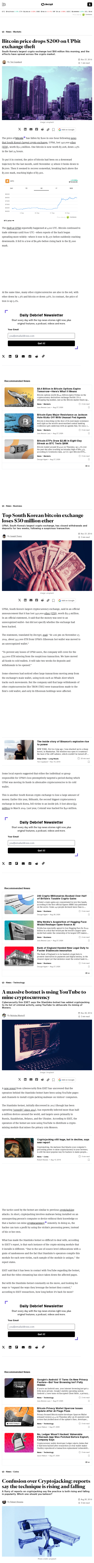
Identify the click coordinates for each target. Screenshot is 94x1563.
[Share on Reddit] (42, 129)
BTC (3, 11)
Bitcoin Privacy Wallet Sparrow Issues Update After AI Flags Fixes (60, 1409)
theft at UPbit (14, 228)
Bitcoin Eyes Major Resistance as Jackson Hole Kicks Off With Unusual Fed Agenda (62, 416)
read (45, 634)
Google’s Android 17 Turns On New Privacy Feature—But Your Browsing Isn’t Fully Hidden (62, 1382)
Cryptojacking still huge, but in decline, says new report (63, 1141)
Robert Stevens (16, 1502)
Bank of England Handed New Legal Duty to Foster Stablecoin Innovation (63, 949)
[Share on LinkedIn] (25, 129)
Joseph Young (16, 536)
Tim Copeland (16, 62)
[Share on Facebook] (36, 129)
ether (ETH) (50, 613)
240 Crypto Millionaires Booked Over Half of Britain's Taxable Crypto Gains (62, 897)
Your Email (13, 329)
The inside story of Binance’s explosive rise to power (63, 743)
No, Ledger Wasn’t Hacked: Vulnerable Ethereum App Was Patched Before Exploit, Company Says (63, 1437)
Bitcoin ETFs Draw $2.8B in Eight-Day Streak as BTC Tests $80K (59, 442)
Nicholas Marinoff (17, 1015)
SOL (86, 11)
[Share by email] (30, 129)
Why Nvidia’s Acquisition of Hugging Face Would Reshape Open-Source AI (62, 923)
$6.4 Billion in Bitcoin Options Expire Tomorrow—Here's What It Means (59, 390)
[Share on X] (19, 129)
